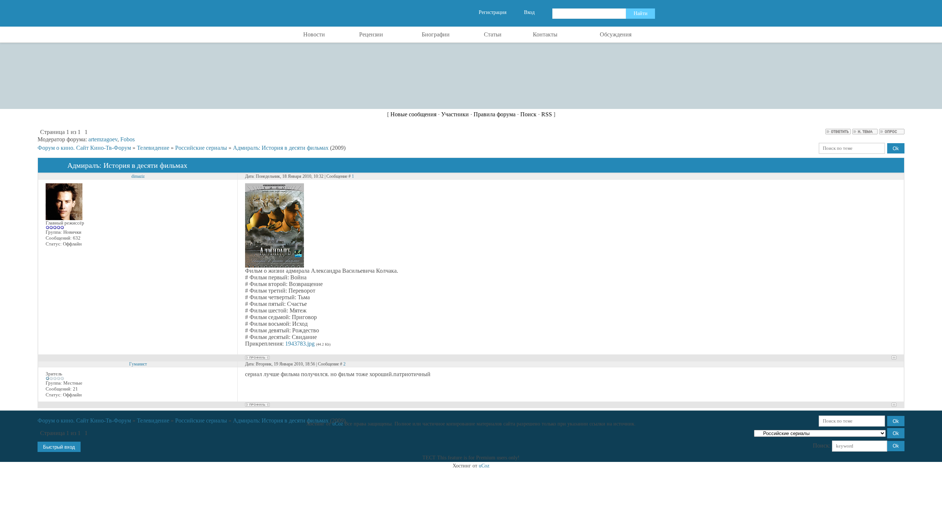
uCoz (337, 424)
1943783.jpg (300, 343)
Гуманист (138, 364)
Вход (529, 12)
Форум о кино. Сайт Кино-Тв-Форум (84, 148)
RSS (546, 114)
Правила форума (495, 114)
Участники (455, 114)
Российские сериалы (201, 148)
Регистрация (492, 12)
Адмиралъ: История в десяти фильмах (281, 148)
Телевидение (153, 148)
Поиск (528, 114)
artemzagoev (102, 139)
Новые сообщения (413, 114)
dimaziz (138, 176)
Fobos (127, 139)
